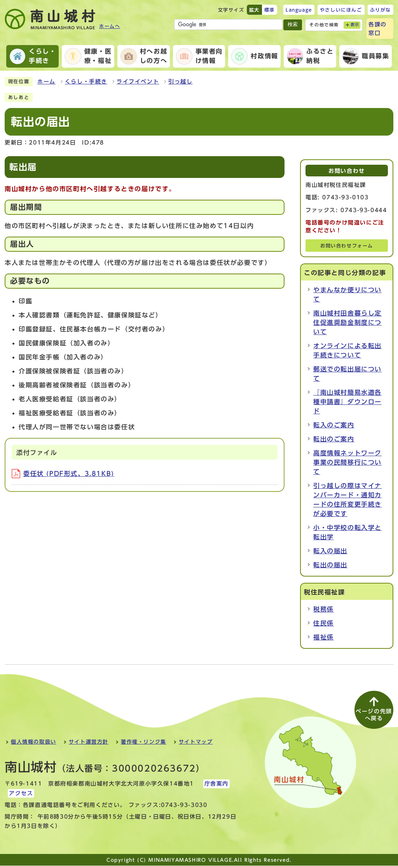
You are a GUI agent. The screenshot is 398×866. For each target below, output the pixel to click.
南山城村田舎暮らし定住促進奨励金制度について (347, 322)
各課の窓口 (377, 28)
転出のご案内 (333, 439)
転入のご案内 (333, 425)
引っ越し (180, 81)
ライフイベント (138, 81)
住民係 (323, 623)
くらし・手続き (86, 81)
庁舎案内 (216, 783)
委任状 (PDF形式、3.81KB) (68, 473)
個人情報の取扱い (33, 741)
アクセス (21, 793)
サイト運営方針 (88, 741)
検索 (293, 24)
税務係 (323, 609)
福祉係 (323, 637)
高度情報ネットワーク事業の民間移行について (347, 462)
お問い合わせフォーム (346, 246)
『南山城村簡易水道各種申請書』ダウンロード (347, 401)
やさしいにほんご (341, 9)
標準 (269, 9)
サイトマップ (196, 741)
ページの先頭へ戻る (374, 715)
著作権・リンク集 (143, 741)
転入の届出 (330, 551)
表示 (355, 24)
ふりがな (380, 9)
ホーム (46, 81)
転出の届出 (330, 565)
